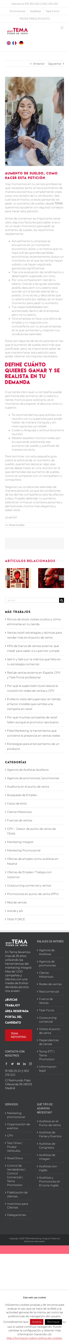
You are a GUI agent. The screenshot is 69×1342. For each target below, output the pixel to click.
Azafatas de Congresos (47, 1145)
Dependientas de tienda (49, 1042)
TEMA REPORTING (18, 1035)
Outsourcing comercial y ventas (29, 885)
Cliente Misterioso (19, 812)
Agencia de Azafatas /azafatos (28, 769)
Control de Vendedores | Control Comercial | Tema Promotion (16, 1175)
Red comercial (49, 991)
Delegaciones (16, 1215)
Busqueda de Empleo (22, 795)
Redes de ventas (50, 984)
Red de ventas (17, 902)
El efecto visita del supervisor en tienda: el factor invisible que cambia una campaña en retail (34, 704)
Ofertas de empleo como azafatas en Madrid (32, 861)
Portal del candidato (13, 1019)
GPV (10, 1135)
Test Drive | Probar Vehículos (14, 1146)
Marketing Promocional (23, 850)
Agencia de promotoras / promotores (33, 778)
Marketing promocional (16, 1115)
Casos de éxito (17, 803)
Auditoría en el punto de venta (28, 786)
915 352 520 (32, 3)
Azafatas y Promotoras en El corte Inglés (49, 1181)
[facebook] (6, 1063)
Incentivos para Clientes (17, 1205)
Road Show (15, 1158)
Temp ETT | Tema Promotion (46, 1055)
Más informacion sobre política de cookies (34, 1338)
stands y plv (15, 911)
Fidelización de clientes (17, 1194)
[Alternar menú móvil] (62, 28)
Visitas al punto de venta (49, 1031)
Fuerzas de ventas (19, 820)
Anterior (39, 63)
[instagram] (30, 1063)
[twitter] (12, 1063)
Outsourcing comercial (48, 1019)
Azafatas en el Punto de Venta (50, 1123)
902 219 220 (50, 3)
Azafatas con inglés (48, 1168)
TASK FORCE (16, 919)
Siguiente (54, 63)
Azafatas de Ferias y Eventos (50, 1134)
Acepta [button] (36, 1321)
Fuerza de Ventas (46, 1001)
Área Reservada (17, 1011)
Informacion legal (47, 1068)
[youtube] (18, 1063)
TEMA (59, 203)
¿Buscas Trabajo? (12, 1002)
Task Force (46, 1010)
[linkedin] (24, 1063)
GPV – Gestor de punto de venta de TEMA (31, 831)
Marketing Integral (20, 842)
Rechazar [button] (53, 1321)
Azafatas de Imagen (47, 1157)
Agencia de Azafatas (47, 952)
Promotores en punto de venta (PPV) (33, 894)
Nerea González (16, 525)
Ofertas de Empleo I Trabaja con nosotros (29, 874)
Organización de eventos (18, 1126)
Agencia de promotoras (47, 963)
